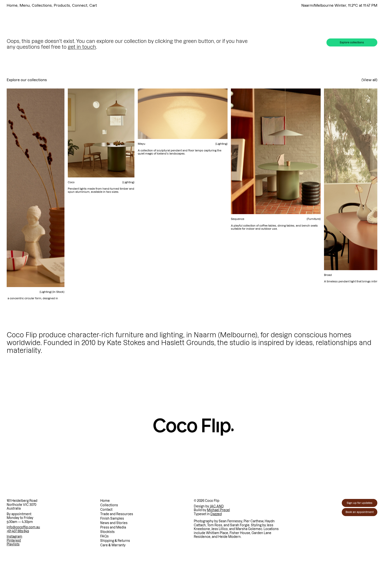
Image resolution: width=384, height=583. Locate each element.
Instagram (14, 536)
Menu (25, 5)
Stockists (107, 532)
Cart (93, 5)
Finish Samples (112, 518)
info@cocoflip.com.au (23, 527)
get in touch (82, 47)
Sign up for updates (359, 502)
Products (62, 5)
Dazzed (216, 514)
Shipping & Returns (115, 541)
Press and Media (113, 527)
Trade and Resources (116, 514)
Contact (106, 509)
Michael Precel (218, 510)
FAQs (104, 536)
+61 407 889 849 (18, 531)
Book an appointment (360, 512)
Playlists (13, 544)
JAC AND (217, 506)
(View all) (369, 80)
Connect (79, 5)
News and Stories (114, 523)
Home (12, 5)
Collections (42, 5)
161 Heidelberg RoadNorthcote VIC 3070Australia (22, 504)
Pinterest (14, 540)
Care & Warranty (113, 545)
